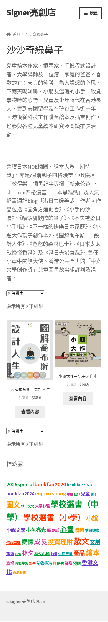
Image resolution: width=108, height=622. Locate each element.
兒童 (85, 493)
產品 (79, 553)
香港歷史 (19, 572)
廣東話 (53, 530)
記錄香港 (44, 563)
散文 (81, 541)
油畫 (54, 554)
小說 (92, 518)
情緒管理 (13, 542)
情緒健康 (92, 530)
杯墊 (18, 554)
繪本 (93, 552)
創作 (94, 494)
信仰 (77, 494)
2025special (20, 484)
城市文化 (27, 506)
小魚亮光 (36, 530)
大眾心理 (42, 506)
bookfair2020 (50, 484)
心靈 (67, 529)
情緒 (79, 530)
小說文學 (15, 530)
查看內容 (30, 411)
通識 (68, 563)
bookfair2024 (20, 494)
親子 (32, 563)
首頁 (16, 34)
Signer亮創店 (31, 12)
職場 (10, 563)
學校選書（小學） (54, 517)
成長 (40, 542)
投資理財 (60, 542)
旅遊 (10, 553)
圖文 (13, 505)
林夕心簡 (42, 554)
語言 (60, 563)
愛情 (27, 542)
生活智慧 (65, 554)
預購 (77, 563)
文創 (95, 542)
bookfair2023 (79, 484)
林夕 (28, 553)
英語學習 (21, 563)
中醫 (70, 494)
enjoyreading (50, 493)
